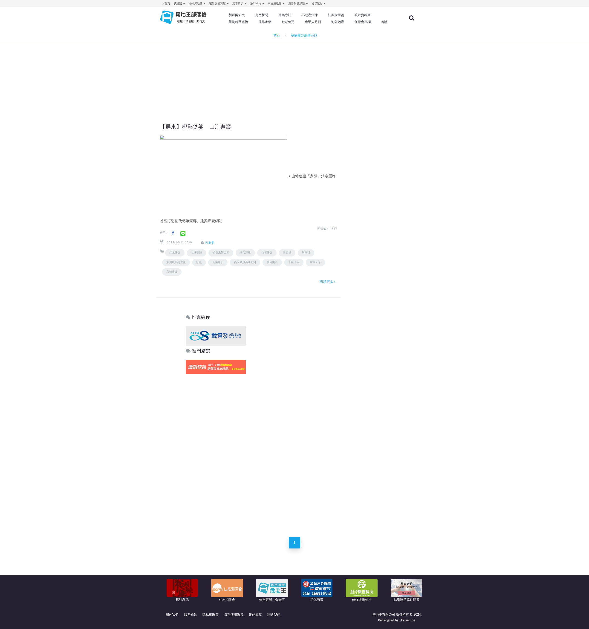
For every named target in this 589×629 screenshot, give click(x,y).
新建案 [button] (178, 3)
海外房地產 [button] (196, 3)
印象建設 (174, 252)
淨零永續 (264, 22)
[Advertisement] (294, 75)
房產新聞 (261, 15)
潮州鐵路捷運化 (176, 262)
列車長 (209, 242)
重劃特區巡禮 (238, 22)
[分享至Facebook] (173, 233)
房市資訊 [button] (238, 3)
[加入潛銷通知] (216, 366)
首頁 (276, 35)
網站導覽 (255, 614)
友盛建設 (196, 252)
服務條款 (190, 614)
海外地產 (337, 22)
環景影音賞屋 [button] (217, 3)
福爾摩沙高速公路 (245, 262)
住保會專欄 (363, 22)
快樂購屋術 (336, 15)
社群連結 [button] (317, 3)
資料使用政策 (233, 614)
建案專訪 (284, 15)
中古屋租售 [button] (275, 3)
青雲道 (287, 252)
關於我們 (172, 614)
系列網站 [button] (256, 3)
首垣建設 (266, 252)
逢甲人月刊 (313, 22)
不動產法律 (310, 15)
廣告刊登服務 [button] (297, 3)
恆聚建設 (245, 252)
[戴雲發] (216, 335)
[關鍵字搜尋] (411, 18)
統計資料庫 (363, 15)
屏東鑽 (306, 252)
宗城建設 (171, 271)
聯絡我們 (273, 614)
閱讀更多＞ (328, 282)
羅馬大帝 (315, 262)
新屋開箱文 (237, 15)
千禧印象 (293, 262)
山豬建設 (217, 262)
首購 (384, 22)
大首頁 (166, 3)
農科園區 (272, 262)
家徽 (199, 262)
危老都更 (288, 22)
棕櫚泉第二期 (221, 252)
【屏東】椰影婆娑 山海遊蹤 (195, 127)
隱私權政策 (210, 614)
